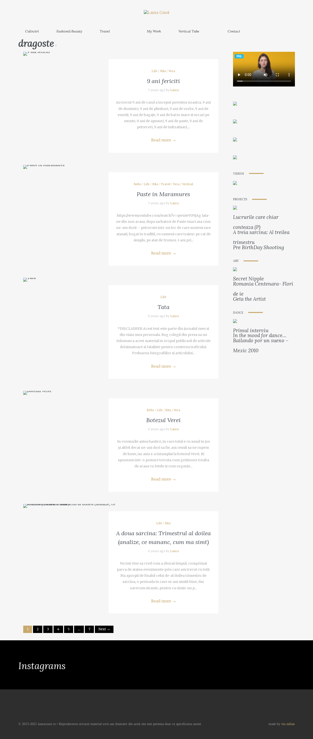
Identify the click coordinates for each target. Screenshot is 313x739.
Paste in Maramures (163, 194)
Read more (163, 140)
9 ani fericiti (163, 81)
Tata (163, 307)
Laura (174, 90)
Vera (171, 71)
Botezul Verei (163, 420)
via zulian (288, 724)
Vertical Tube (189, 31)
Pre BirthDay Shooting (258, 247)
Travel (105, 31)
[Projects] (235, 209)
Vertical (187, 184)
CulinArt (32, 31)
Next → (104, 629)
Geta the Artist (249, 299)
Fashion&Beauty (69, 31)
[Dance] (235, 322)
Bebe (137, 184)
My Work (154, 31)
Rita (163, 71)
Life (154, 71)
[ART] (235, 270)
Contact (234, 31)
